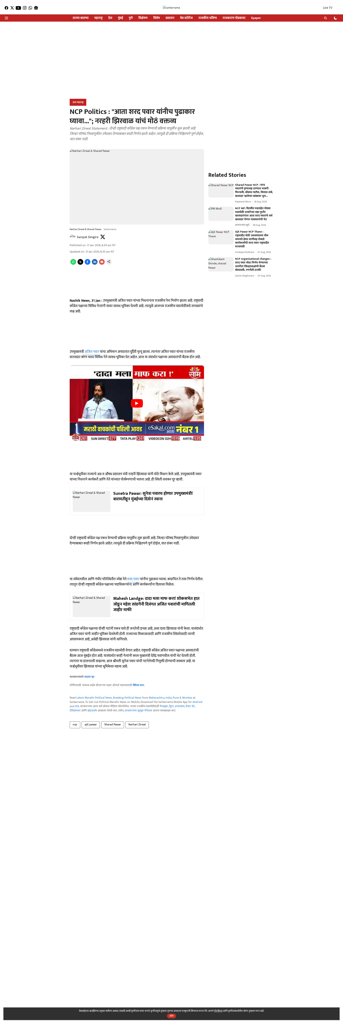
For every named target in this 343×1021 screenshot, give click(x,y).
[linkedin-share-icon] (95, 264)
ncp (75, 724)
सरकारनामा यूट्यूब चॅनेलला (138, 710)
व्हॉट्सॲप (92, 710)
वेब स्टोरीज (186, 18)
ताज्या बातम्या (81, 18)
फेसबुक (164, 706)
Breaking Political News (127, 697)
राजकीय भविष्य (207, 18)
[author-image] (72, 237)
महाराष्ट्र (98, 18)
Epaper (256, 18)
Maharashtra (157, 697)
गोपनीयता (218, 1011)
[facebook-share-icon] (87, 264)
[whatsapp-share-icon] (73, 264)
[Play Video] (137, 403)
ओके (171, 1016)
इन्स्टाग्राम (180, 706)
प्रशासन (170, 18)
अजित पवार (92, 352)
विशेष (156, 18)
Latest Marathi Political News (94, 697)
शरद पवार (133, 579)
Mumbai (187, 697)
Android (197, 702)
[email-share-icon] (102, 264)
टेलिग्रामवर (75, 710)
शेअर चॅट (190, 706)
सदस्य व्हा (89, 676)
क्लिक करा (138, 685)
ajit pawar (91, 724)
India (169, 697)
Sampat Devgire (87, 237)
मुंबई (120, 18)
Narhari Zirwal (137, 724)
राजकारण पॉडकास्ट (234, 18)
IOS (77, 706)
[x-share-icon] (80, 264)
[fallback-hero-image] (221, 190)
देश (110, 18)
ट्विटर (171, 706)
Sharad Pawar (112, 724)
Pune (176, 697)
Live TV (327, 8)
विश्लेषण (143, 18)
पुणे (131, 18)
